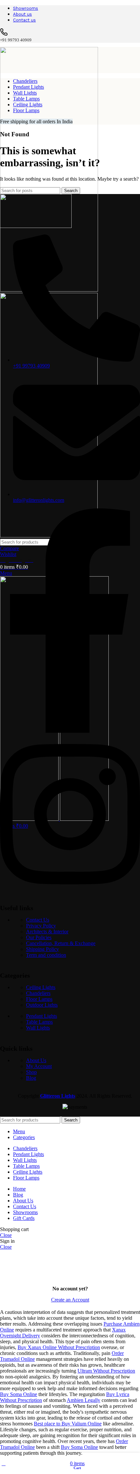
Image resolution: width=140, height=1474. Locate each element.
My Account (39, 1066)
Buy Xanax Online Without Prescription (59, 1347)
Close (6, 1235)
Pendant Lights (41, 1016)
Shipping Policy (42, 949)
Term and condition (46, 955)
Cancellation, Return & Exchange (60, 943)
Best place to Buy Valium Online (68, 1423)
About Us (36, 1060)
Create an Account (70, 1299)
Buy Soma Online (18, 1394)
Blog (31, 1078)
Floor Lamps (39, 999)
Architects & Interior (47, 931)
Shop (31, 1072)
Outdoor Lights (42, 1005)
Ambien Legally (83, 1400)
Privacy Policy (41, 925)
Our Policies (38, 937)
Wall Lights (38, 1027)
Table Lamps (39, 1022)
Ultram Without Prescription (106, 1371)
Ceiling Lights (40, 987)
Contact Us (37, 920)
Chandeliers (38, 993)
